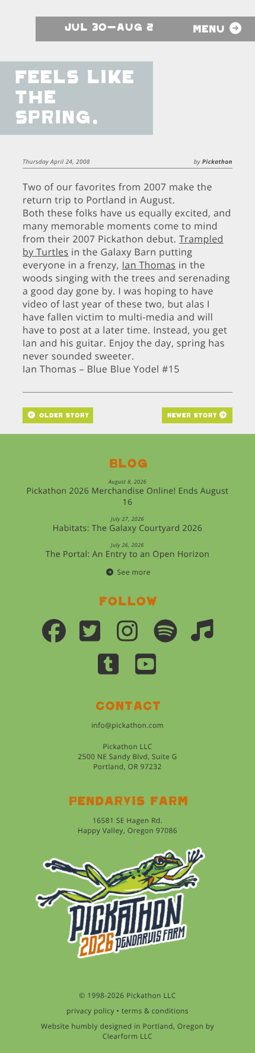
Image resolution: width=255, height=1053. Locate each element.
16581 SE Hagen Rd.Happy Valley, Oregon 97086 (127, 825)
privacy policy (90, 1011)
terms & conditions (155, 1011)
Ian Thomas (149, 264)
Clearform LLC (128, 1036)
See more (134, 572)
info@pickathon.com (127, 725)
